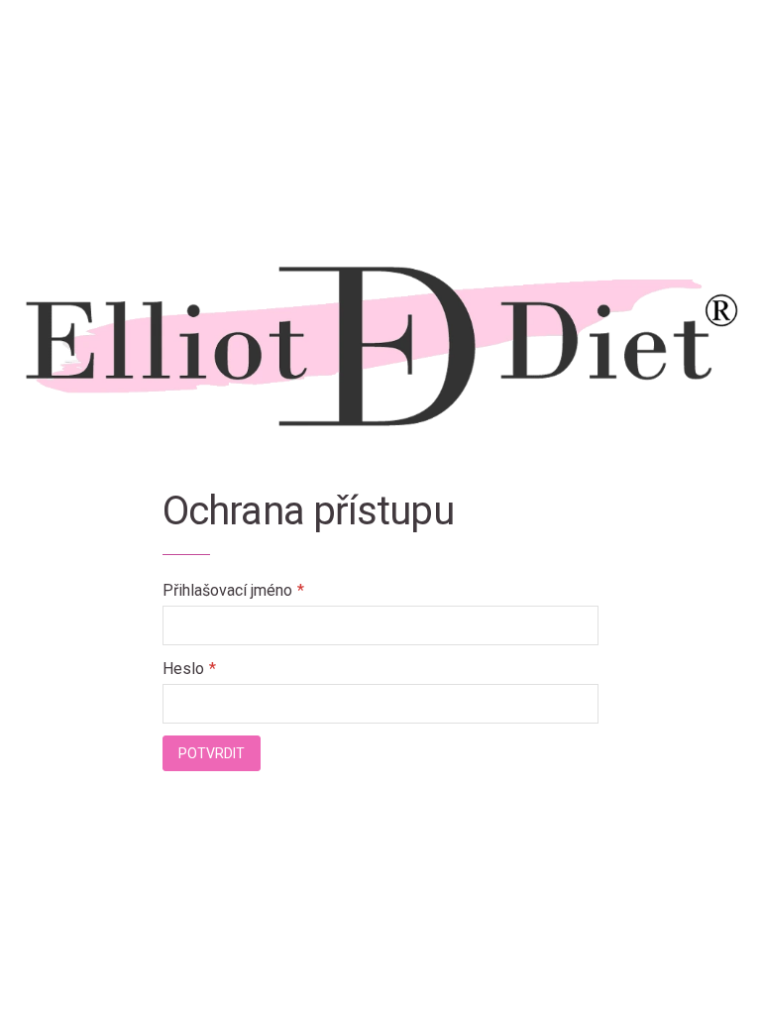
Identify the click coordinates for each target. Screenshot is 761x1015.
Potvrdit (211, 753)
